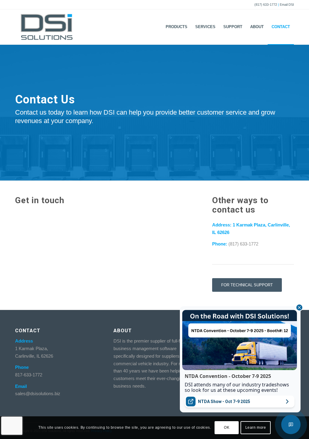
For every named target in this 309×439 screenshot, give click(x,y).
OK (226, 427)
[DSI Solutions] (46, 26)
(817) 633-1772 (265, 4)
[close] (299, 307)
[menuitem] (176, 26)
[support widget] (291, 424)
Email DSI (287, 4)
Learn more (255, 427)
